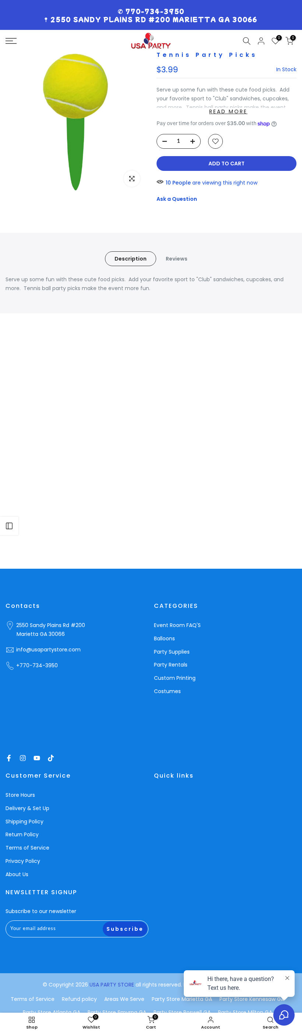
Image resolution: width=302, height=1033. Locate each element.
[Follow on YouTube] (37, 758)
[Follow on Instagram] (23, 758)
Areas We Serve (124, 999)
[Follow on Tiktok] (51, 758)
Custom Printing (175, 678)
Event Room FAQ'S (177, 625)
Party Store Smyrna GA (117, 1012)
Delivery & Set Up (27, 808)
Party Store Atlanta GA (51, 1012)
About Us (17, 874)
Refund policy (79, 999)
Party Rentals (170, 664)
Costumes (167, 691)
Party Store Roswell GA (182, 1012)
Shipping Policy (24, 821)
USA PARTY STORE (112, 984)
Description (131, 258)
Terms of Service (27, 847)
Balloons (164, 638)
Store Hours (20, 795)
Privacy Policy (23, 861)
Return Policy (22, 834)
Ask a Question (177, 199)
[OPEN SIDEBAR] (9, 526)
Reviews (176, 258)
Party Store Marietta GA (182, 999)
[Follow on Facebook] (9, 758)
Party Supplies (172, 651)
